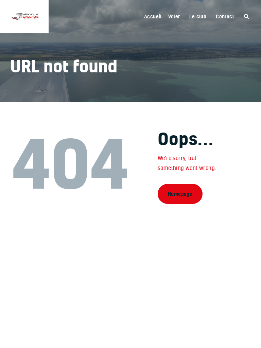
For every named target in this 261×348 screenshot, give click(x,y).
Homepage (180, 194)
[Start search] (246, 16)
